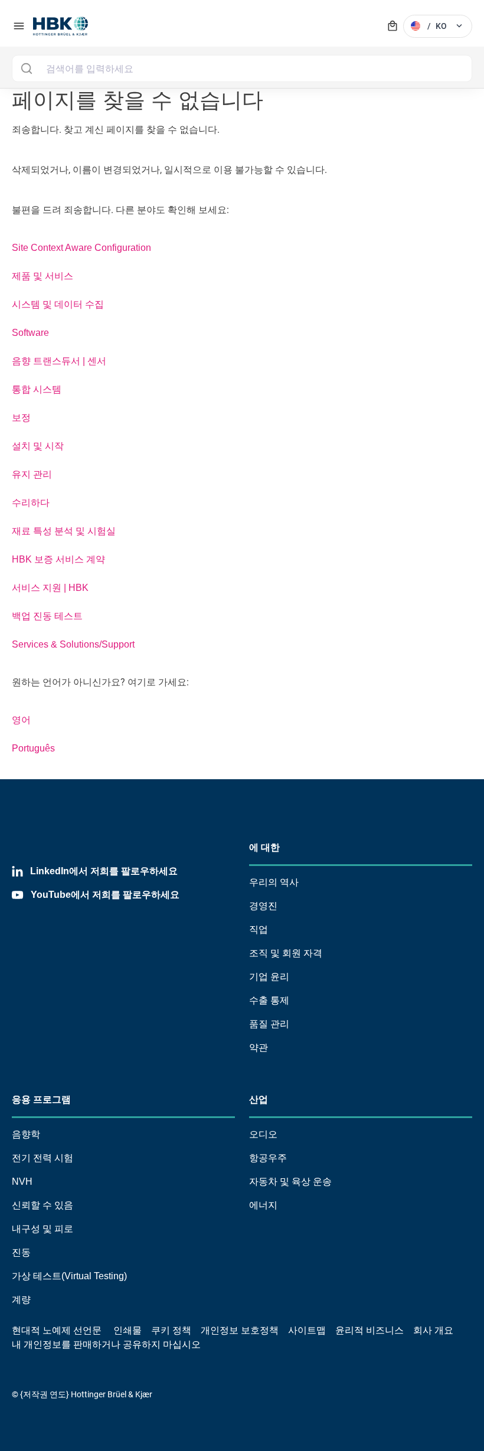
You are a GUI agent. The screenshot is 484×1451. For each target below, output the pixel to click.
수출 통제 (269, 1000)
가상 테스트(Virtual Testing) (69, 1276)
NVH (22, 1182)
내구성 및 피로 (42, 1229)
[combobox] (242, 68)
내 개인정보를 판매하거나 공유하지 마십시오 (106, 1344)
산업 (258, 1099)
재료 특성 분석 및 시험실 (64, 531)
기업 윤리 (269, 977)
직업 (258, 929)
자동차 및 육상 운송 (290, 1182)
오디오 (263, 1134)
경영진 (263, 906)
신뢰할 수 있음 (42, 1205)
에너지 (263, 1205)
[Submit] (26, 68)
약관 (258, 1048)
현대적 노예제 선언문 (57, 1330)
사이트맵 (307, 1330)
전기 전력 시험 (42, 1158)
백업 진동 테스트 (47, 616)
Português (33, 748)
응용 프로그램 (41, 1099)
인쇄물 (127, 1330)
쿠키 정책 (171, 1330)
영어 (21, 720)
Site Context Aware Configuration (81, 248)
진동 (21, 1252)
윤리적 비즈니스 (369, 1330)
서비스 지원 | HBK (50, 588)
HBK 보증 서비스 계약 (58, 559)
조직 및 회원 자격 (285, 953)
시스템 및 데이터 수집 (58, 304)
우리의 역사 (274, 882)
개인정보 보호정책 (240, 1330)
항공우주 (268, 1158)
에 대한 (264, 847)
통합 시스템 (36, 389)
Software (30, 333)
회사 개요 (433, 1330)
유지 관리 (32, 474)
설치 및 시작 (38, 446)
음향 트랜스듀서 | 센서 (59, 361)
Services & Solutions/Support (73, 644)
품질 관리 (269, 1024)
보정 (21, 418)
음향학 (26, 1134)
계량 (21, 1300)
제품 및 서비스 (42, 276)
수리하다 (31, 503)
